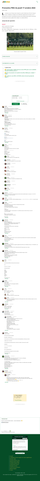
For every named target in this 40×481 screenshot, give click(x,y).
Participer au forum (13, 465)
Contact (11, 470)
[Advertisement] (20, 87)
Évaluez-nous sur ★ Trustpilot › (20, 453)
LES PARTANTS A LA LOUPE (8, 63)
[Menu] (37, 2)
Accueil (11, 456)
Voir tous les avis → (15, 449)
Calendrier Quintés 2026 (14, 463)
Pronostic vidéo (13, 458)
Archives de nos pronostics (15, 467)
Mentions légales (13, 468)
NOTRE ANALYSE (6, 56)
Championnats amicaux (14, 464)
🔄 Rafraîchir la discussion (5, 422)
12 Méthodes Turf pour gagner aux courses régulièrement (21, 457)
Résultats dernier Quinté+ (15, 461)
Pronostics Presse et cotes (15, 460)
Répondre (6, 142)
